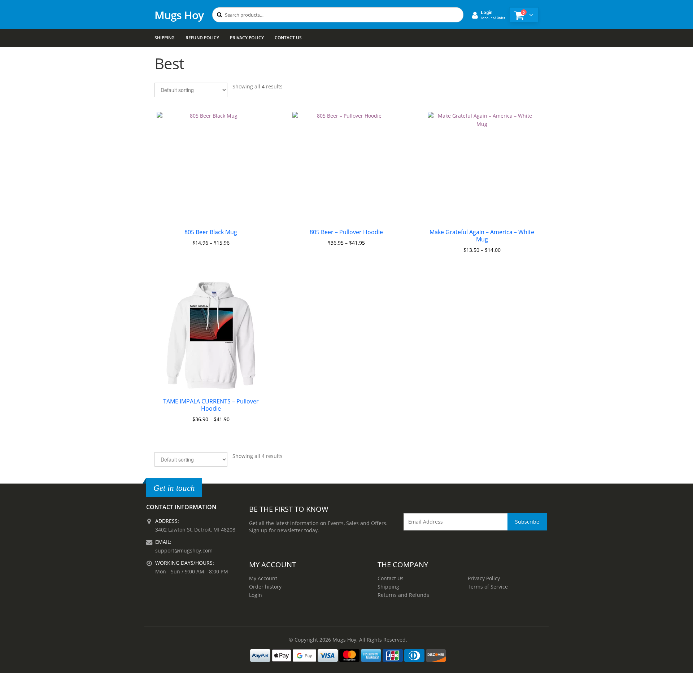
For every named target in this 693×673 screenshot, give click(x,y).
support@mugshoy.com (184, 550)
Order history (265, 586)
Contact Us (288, 38)
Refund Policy (202, 38)
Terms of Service (488, 586)
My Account (263, 578)
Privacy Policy (247, 38)
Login (255, 594)
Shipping (164, 38)
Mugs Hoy (179, 15)
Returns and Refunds (403, 594)
